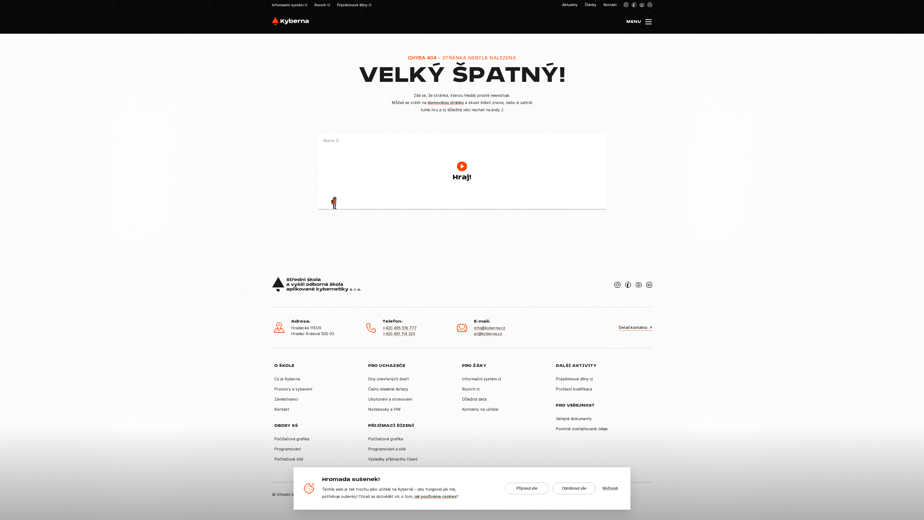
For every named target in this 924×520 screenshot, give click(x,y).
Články (590, 5)
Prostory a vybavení (293, 389)
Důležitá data (474, 399)
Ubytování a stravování (390, 399)
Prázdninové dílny (352, 5)
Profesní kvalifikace (574, 389)
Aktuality (570, 5)
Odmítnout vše (574, 488)
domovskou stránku (446, 102)
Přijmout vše (527, 488)
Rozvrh (320, 5)
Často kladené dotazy (388, 389)
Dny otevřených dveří (388, 379)
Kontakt (610, 5)
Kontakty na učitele (480, 409)
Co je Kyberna (287, 379)
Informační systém (287, 5)
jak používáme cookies (435, 496)
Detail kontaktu (633, 327)
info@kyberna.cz (489, 327)
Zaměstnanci (286, 399)
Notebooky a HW (384, 409)
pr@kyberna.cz (488, 333)
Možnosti (610, 488)
